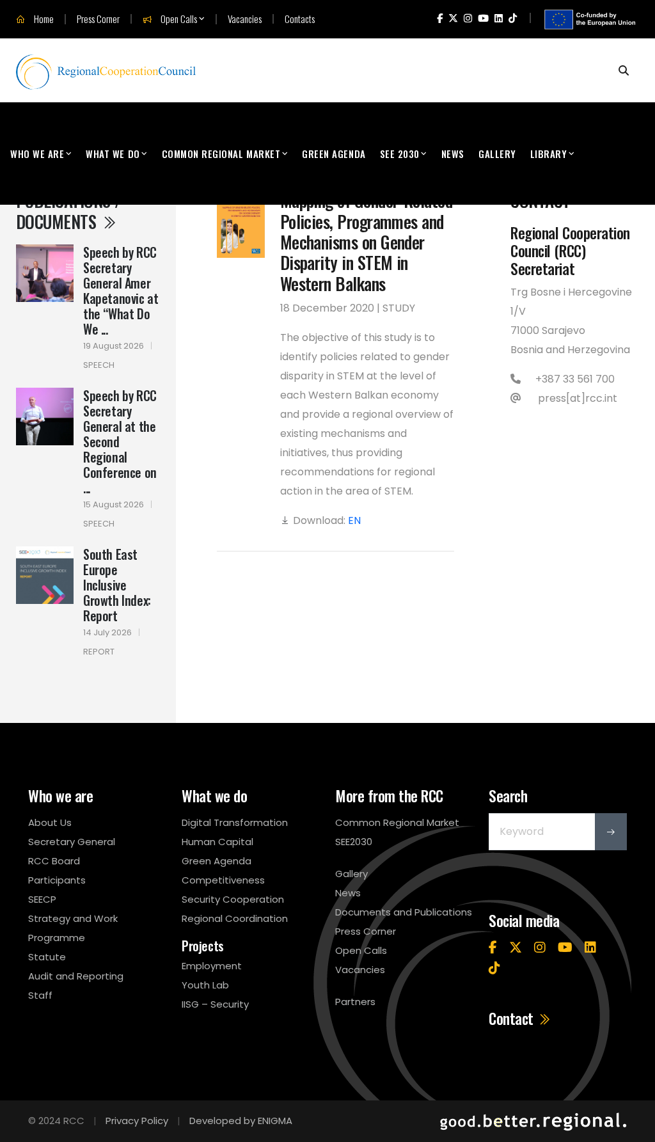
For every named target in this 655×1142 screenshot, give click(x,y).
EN (354, 520)
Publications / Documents (68, 210)
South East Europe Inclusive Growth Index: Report (117, 584)
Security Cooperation (233, 899)
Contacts (300, 19)
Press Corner (98, 19)
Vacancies (245, 19)
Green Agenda (333, 154)
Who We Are (37, 154)
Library (548, 154)
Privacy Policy (137, 1120)
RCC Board (54, 861)
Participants (57, 880)
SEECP (42, 899)
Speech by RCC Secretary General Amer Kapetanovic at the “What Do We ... (120, 290)
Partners (355, 1001)
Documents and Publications (403, 912)
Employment (212, 965)
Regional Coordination (235, 918)
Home (43, 19)
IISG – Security (215, 1004)
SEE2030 (353, 841)
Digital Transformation (235, 822)
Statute (47, 957)
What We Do (112, 154)
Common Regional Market (221, 154)
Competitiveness (223, 880)
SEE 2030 (400, 154)
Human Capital (217, 841)
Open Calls (178, 19)
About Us (50, 822)
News (452, 154)
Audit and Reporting (75, 976)
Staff (40, 995)
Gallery (497, 154)
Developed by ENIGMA (240, 1120)
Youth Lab (205, 985)
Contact (513, 1018)
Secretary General (71, 841)
